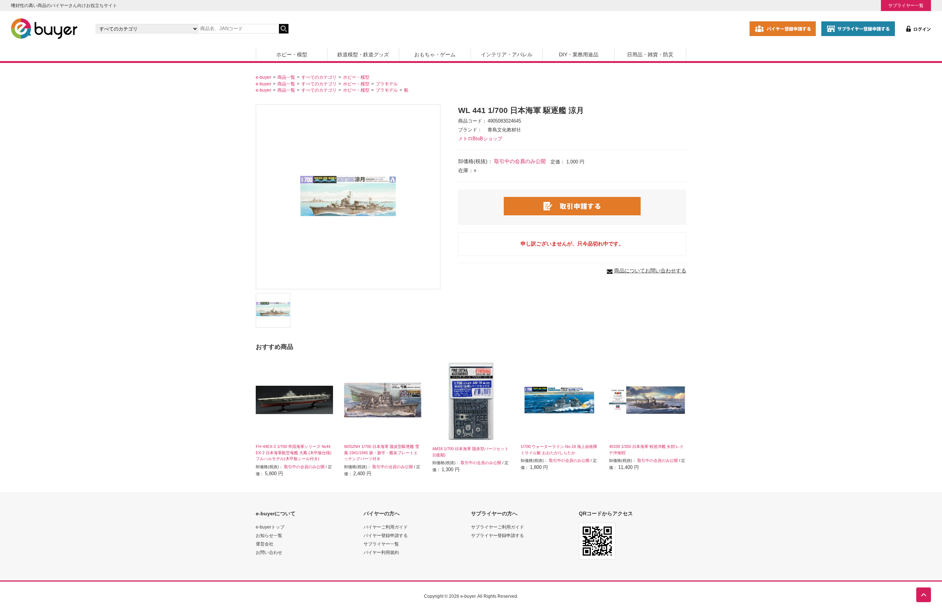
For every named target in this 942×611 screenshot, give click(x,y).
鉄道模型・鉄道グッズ (363, 54)
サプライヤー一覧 (906, 5)
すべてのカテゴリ (319, 77)
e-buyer (263, 77)
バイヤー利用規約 (381, 552)
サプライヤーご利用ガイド (497, 527)
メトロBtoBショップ (480, 138)
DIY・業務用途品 (578, 54)
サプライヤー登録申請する (497, 535)
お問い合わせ (269, 552)
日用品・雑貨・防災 (650, 54)
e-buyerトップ (270, 527)
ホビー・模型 (291, 54)
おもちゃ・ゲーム (435, 54)
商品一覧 (286, 77)
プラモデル (387, 83)
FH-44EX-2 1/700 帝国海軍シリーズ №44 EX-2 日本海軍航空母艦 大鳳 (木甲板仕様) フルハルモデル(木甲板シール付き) (294, 452)
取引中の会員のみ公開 (520, 161)
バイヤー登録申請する (386, 535)
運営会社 (264, 543)
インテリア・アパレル (506, 54)
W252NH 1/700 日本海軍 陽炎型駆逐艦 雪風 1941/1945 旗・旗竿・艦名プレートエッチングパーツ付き (381, 452)
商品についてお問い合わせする (650, 270)
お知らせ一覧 (269, 535)
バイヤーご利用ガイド (386, 527)
